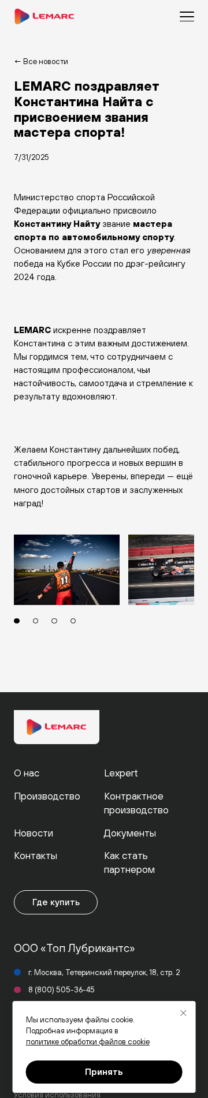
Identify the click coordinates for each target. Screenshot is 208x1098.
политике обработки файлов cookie (88, 1041)
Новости (33, 833)
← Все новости (41, 61)
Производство (47, 796)
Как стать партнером (129, 862)
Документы (130, 833)
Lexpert (121, 773)
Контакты (35, 855)
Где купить (56, 902)
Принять (103, 1072)
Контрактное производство (136, 803)
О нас (26, 773)
